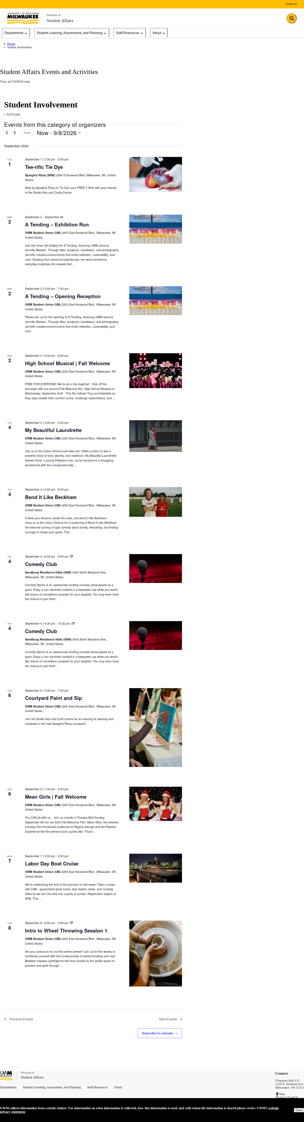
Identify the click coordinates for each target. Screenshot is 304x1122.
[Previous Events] (6, 132)
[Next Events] (14, 132)
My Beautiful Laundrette (53, 429)
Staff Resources (127, 33)
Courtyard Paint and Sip (53, 697)
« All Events (12, 114)
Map (282, 1094)
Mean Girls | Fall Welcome (55, 796)
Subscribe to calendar (157, 1033)
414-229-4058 (288, 1097)
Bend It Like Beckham (51, 496)
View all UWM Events (15, 81)
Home (11, 44)
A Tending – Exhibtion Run (57, 224)
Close (299, 1110)
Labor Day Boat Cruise (51, 863)
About (156, 33)
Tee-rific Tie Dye (44, 166)
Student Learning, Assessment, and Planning (70, 33)
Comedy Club (41, 563)
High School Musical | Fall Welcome (67, 363)
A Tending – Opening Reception (63, 296)
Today (27, 132)
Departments (14, 33)
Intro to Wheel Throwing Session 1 (66, 930)
